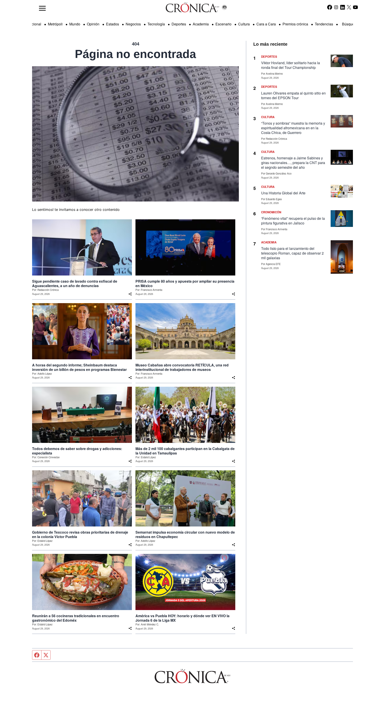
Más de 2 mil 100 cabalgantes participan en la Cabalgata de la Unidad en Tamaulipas (185, 450)
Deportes (179, 24)
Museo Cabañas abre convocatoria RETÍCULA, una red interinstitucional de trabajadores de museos (182, 367)
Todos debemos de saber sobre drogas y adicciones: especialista (77, 450)
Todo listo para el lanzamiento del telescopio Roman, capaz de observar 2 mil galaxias (292, 253)
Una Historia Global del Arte (283, 192)
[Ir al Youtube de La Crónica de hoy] (355, 7)
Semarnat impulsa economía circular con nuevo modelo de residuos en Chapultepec (185, 534)
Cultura (244, 24)
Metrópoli (55, 24)
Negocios (133, 24)
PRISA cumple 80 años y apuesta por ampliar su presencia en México (184, 283)
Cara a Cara (266, 24)
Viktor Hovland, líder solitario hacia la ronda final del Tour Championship (290, 65)
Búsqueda (350, 24)
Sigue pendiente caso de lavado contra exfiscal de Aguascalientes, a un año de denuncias (74, 283)
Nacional (34, 24)
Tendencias (324, 24)
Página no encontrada (135, 53)
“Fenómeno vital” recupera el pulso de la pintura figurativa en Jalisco (293, 221)
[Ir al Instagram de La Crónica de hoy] (336, 7)
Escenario (223, 24)
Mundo (74, 24)
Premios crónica (295, 24)
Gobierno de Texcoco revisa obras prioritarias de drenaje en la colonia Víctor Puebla (80, 534)
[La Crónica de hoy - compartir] (130, 294)
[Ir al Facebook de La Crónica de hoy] (329, 7)
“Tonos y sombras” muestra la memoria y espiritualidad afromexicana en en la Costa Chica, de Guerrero (293, 128)
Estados (112, 24)
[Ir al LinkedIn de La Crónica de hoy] (342, 7)
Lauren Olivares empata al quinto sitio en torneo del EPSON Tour (293, 95)
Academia (201, 24)
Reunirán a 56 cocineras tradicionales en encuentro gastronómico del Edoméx (75, 618)
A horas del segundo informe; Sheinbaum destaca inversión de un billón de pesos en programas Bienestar (79, 367)
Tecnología (156, 24)
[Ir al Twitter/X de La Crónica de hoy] (349, 7)
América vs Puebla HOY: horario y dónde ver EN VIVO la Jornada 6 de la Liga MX (182, 618)
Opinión (93, 24)
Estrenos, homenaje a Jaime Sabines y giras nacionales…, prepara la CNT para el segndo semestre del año (293, 162)
